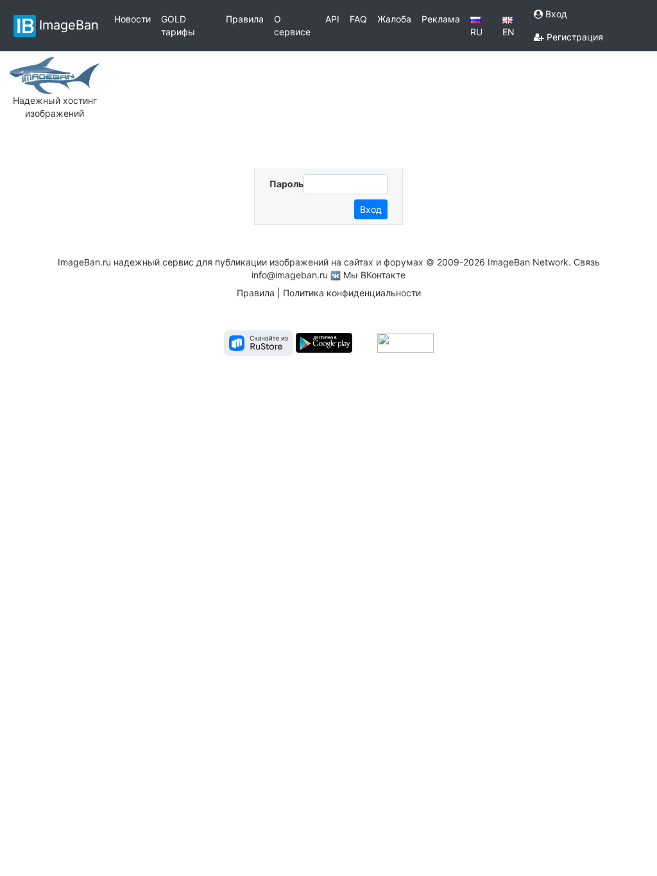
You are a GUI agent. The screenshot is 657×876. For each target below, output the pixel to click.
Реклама (441, 18)
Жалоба (394, 18)
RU (476, 31)
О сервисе (292, 25)
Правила (245, 18)
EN (508, 31)
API (332, 18)
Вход (555, 13)
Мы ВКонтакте (374, 274)
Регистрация (573, 36)
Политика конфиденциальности (352, 292)
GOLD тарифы (178, 25)
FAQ (358, 18)
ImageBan (69, 24)
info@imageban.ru (290, 274)
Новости (132, 18)
